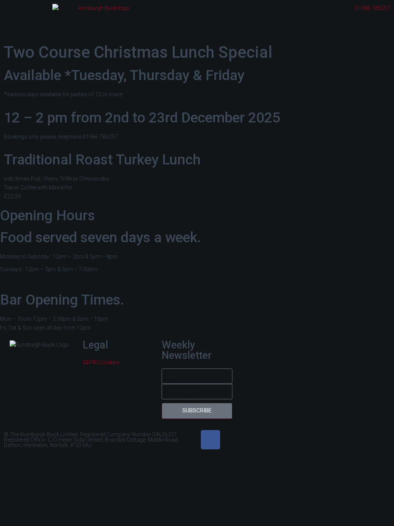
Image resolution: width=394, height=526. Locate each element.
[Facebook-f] (210, 439)
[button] (197, 34)
